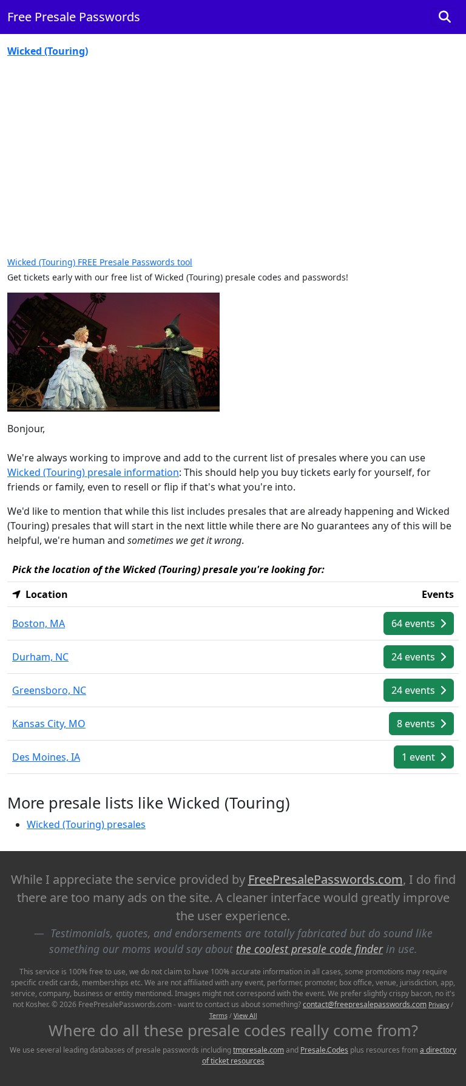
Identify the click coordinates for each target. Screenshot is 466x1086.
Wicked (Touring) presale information (93, 472)
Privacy (438, 1004)
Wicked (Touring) (47, 51)
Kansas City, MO (49, 723)
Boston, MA (38, 623)
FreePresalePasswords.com (325, 879)
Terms (218, 1015)
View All (245, 1015)
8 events (417, 723)
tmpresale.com (258, 1050)
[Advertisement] (233, 158)
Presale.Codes (324, 1050)
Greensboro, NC (49, 690)
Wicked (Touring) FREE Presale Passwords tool (99, 262)
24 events (414, 656)
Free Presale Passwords (73, 16)
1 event (419, 757)
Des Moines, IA (46, 757)
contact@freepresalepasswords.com (365, 1004)
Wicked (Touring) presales (86, 824)
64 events (414, 623)
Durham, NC (40, 656)
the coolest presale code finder (309, 949)
